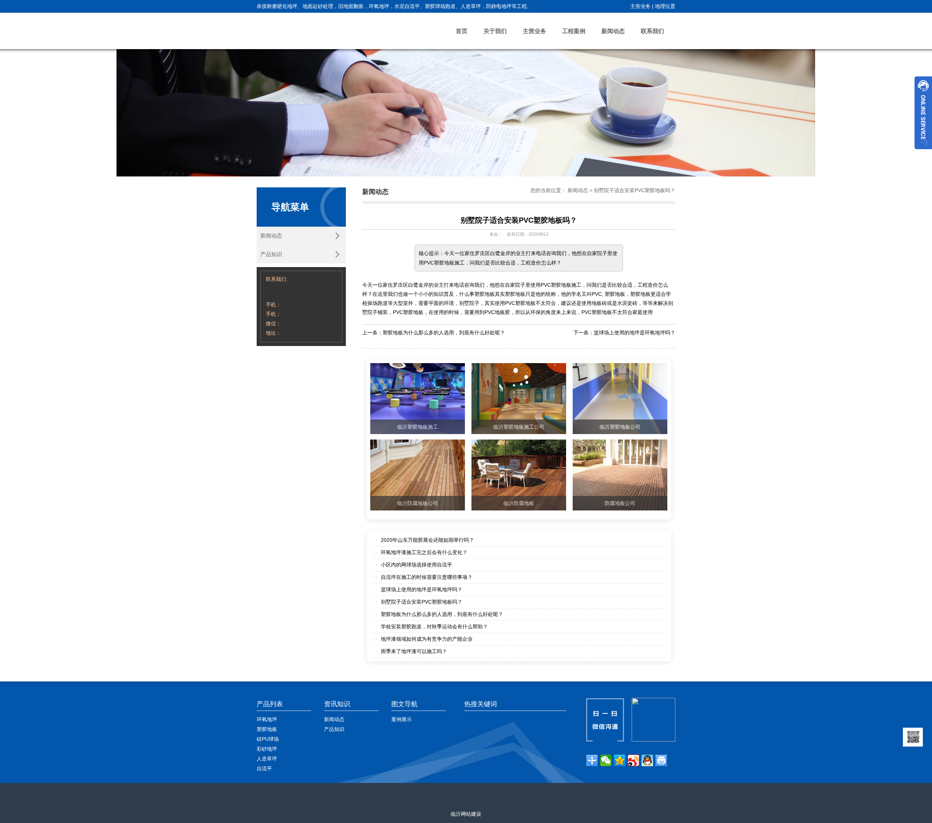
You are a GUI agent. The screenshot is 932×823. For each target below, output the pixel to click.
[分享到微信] (606, 760)
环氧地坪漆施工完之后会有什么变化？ (424, 552)
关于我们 (495, 31)
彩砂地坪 (267, 749)
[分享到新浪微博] (633, 760)
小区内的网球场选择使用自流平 (416, 565)
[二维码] (913, 737)
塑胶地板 (267, 729)
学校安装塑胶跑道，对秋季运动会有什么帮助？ (434, 626)
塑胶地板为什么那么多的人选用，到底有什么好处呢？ (444, 332)
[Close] (923, 152)
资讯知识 (337, 704)
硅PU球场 (268, 739)
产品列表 (270, 704)
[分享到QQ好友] (647, 760)
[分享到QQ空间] (619, 760)
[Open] (923, 112)
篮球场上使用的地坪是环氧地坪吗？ (634, 332)
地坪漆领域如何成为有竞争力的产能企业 (427, 639)
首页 (461, 31)
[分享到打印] (661, 760)
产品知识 (271, 254)
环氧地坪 (267, 719)
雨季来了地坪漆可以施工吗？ (414, 651)
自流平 (264, 768)
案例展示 (401, 719)
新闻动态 (613, 31)
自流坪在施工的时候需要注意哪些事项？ (427, 577)
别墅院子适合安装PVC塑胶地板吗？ (634, 190)
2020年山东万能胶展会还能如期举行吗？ (427, 540)
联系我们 (652, 31)
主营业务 (640, 6)
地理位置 (665, 6)
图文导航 (404, 704)
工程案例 (573, 31)
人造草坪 (267, 759)
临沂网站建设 (466, 814)
